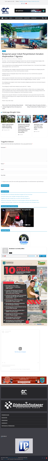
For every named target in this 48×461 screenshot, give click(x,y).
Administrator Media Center (12, 58)
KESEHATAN (4, 417)
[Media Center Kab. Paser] (2, 18)
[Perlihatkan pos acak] (45, 18)
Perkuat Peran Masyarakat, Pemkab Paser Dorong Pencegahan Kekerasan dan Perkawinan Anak (29, 2)
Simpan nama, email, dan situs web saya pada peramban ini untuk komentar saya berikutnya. (23, 181)
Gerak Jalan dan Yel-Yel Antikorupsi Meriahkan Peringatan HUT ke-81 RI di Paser (16, 194)
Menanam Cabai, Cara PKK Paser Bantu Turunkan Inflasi (38, 127)
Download (33, 18)
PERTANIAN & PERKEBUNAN (8, 426)
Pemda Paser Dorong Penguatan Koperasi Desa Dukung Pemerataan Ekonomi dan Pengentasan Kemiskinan (24, 128)
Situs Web (3, 175)
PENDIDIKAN (4, 420)
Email (2, 169)
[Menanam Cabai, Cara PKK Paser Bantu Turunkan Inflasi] (40, 115)
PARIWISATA (4, 423)
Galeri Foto (27, 18)
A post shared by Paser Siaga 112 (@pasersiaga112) (20, 369)
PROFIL (6, 18)
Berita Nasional (18, 18)
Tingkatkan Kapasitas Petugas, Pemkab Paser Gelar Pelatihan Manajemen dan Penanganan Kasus (20, 202)
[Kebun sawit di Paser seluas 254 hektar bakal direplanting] (8, 115)
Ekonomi (4, 51)
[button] (12, 18)
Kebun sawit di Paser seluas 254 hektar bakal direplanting (7, 126)
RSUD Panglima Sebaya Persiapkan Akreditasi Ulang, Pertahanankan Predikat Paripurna (35, 106)
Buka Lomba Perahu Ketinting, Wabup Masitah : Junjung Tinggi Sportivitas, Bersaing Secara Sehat (12, 106)
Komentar (3, 147)
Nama (2, 163)
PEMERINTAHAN (5, 415)
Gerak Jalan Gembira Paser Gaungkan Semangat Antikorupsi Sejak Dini (15, 196)
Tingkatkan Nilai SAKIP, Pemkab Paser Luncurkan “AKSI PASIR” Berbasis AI (15, 198)
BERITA (10, 18)
